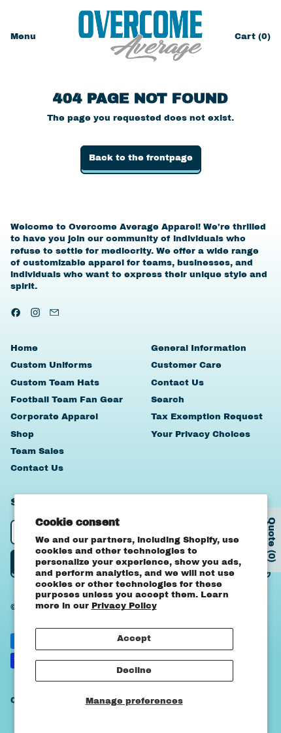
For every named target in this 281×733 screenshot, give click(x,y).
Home (24, 348)
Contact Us (36, 468)
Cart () (252, 39)
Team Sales (37, 451)
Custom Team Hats (54, 382)
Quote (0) (271, 540)
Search (167, 399)
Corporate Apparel (54, 416)
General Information (198, 348)
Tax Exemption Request (207, 416)
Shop (22, 434)
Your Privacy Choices (200, 434)
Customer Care (186, 365)
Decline (134, 670)
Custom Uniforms (51, 365)
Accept (134, 638)
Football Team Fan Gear (66, 399)
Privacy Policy (124, 605)
